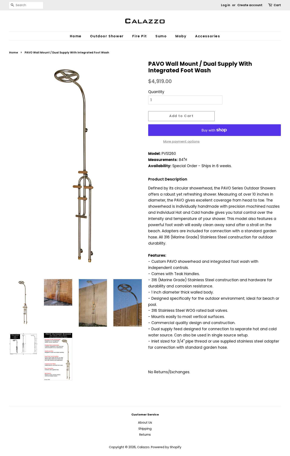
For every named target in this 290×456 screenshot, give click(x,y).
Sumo (161, 36)
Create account (249, 5)
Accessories (207, 36)
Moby (180, 36)
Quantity (156, 91)
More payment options (181, 141)
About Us (145, 422)
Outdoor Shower (107, 36)
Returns (145, 434)
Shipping (145, 429)
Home (75, 36)
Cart (277, 5)
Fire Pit (139, 36)
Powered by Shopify (166, 447)
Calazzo (143, 447)
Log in (225, 5)
